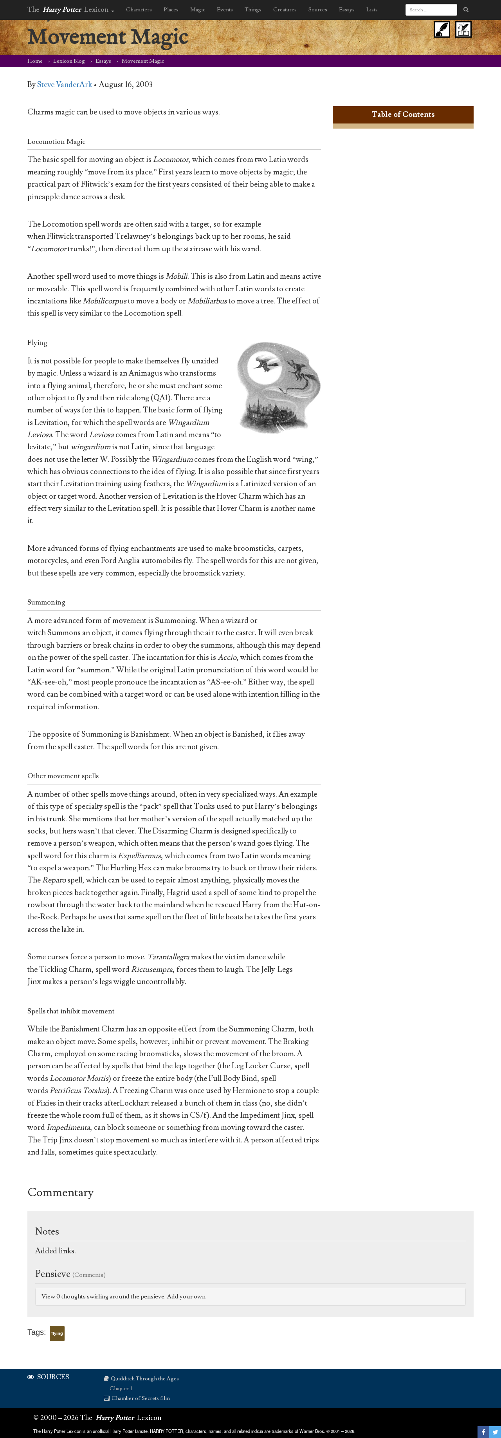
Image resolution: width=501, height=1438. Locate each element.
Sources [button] (317, 9)
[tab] (250, 1296)
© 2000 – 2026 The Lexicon (97, 1417)
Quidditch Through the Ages (145, 1378)
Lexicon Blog (69, 61)
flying (57, 1333)
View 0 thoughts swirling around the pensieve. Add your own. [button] (124, 1296)
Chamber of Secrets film (141, 1398)
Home (35, 61)
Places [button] (171, 9)
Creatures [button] (285, 9)
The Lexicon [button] (68, 9)
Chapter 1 (121, 1388)
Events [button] (225, 9)
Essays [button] (347, 9)
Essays (103, 61)
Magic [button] (197, 9)
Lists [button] (372, 9)
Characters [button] (139, 9)
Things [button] (253, 9)
